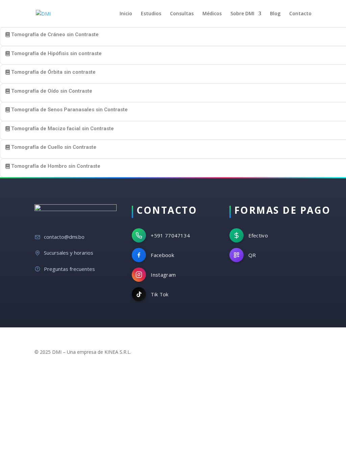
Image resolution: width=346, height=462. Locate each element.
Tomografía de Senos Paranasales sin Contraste (69, 110)
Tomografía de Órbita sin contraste (53, 72)
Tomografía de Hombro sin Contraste (55, 166)
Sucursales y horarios (68, 252)
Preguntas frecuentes (69, 268)
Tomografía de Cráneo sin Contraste (55, 34)
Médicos (212, 14)
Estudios (151, 14)
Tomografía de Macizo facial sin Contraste (62, 128)
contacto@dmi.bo (64, 236)
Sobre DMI (242, 14)
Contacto (300, 14)
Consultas (182, 14)
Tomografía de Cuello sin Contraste (53, 147)
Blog (275, 14)
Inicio (126, 14)
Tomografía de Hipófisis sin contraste (56, 53)
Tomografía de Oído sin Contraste (51, 91)
